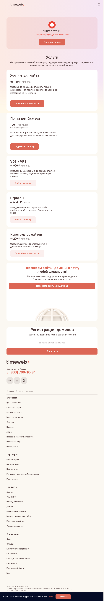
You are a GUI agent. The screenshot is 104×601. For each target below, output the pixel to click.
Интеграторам (12, 464)
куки (51, 596)
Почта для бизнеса (14, 502)
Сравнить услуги (13, 407)
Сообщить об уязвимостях (18, 558)
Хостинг (10, 492)
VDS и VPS (11, 497)
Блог (8, 573)
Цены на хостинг (13, 403)
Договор (10, 422)
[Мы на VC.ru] (17, 380)
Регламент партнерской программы (22, 474)
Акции (9, 432)
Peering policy (12, 479)
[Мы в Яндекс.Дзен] (24, 380)
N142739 (68, 589)
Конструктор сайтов (15, 521)
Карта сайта (11, 563)
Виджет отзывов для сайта (18, 516)
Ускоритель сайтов (15, 526)
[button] (99, 4)
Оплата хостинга (14, 412)
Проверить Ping (13, 442)
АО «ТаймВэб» (22, 586)
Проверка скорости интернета (19, 437)
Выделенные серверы (16, 511)
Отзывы (10, 544)
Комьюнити (11, 554)
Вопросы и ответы (14, 417)
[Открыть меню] (5, 5)
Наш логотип (12, 469)
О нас (8, 539)
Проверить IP (12, 446)
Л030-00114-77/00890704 (16, 591)
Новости (10, 427)
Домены (10, 507)
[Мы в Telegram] (9, 380)
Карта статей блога (15, 568)
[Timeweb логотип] (31, 4)
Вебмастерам (12, 459)
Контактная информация (17, 549)
